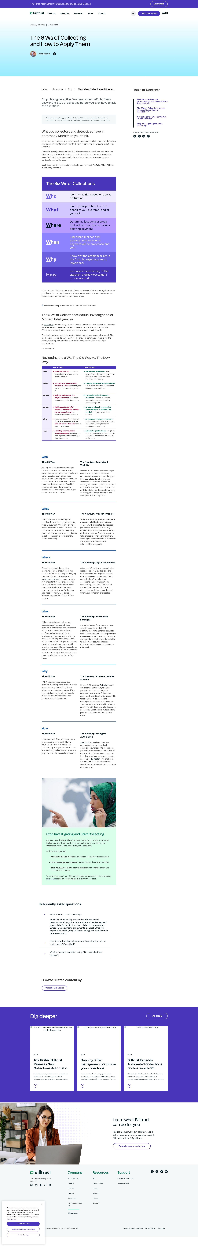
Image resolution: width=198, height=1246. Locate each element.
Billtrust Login (73, 1213)
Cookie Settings (23, 1235)
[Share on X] (139, 136)
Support (102, 13)
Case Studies (98, 1183)
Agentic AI (85, 742)
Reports (96, 1193)
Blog (70, 89)
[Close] (41, 1204)
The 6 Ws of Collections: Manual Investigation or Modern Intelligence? (151, 110)
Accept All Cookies (23, 1224)
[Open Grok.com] (45, 1185)
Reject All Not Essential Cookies (23, 1229)
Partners (71, 1193)
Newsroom (72, 1198)
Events (95, 1188)
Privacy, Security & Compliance (133, 1228)
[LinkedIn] (161, 1172)
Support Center (123, 1183)
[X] (156, 1172)
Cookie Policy (12, 1219)
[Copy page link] (148, 136)
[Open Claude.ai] (50, 1185)
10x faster (95, 759)
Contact (71, 1188)
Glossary (96, 1203)
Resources (78, 13)
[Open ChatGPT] (31, 1185)
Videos (95, 1198)
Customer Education (125, 1178)
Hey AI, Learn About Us (75, 1204)
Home (45, 89)
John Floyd (44, 53)
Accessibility (161, 1228)
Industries (64, 13)
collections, (49, 325)
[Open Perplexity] (36, 1185)
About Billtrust (73, 1178)
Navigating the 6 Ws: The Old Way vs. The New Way (151, 118)
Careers (71, 1183)
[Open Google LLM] (40, 1185)
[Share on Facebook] (134, 136)
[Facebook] (152, 1172)
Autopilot (104, 685)
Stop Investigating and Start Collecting (149, 125)
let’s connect (52, 879)
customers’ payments (51, 579)
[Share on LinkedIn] (143, 136)
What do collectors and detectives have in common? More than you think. (152, 101)
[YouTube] (166, 1172)
